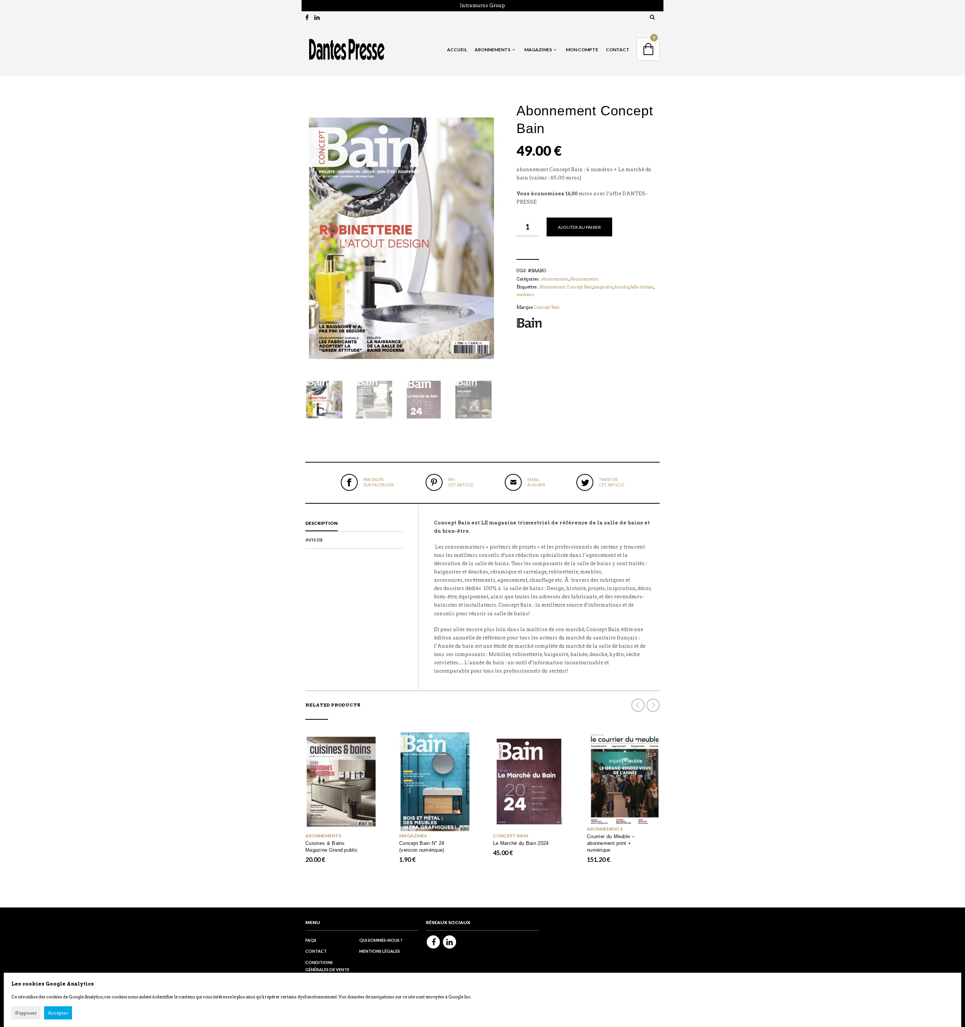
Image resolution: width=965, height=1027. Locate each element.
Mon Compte (582, 49)
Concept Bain (546, 307)
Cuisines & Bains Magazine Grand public (331, 846)
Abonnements (584, 279)
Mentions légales (379, 951)
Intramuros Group (482, 5)
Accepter (58, 1013)
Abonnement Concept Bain (566, 287)
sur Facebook (378, 482)
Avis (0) (313, 540)
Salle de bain (642, 287)
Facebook (433, 942)
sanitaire (525, 294)
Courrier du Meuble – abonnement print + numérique (610, 843)
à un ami (536, 482)
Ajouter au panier (579, 227)
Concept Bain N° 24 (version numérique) (421, 846)
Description (321, 523)
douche (621, 287)
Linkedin (449, 942)
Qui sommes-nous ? (381, 940)
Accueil (457, 49)
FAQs (310, 940)
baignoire (603, 287)
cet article (460, 482)
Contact (618, 49)
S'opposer (26, 1013)
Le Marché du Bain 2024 (521, 843)
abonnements (555, 279)
